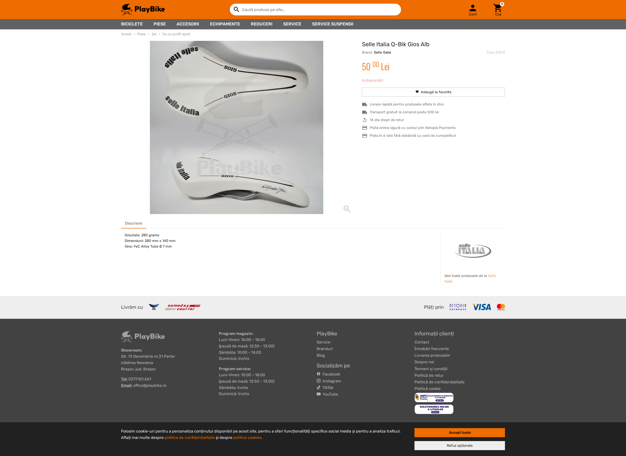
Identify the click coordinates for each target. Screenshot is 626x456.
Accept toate (460, 433)
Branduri (325, 348)
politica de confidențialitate (190, 437)
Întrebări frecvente (431, 348)
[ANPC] (434, 397)
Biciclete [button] (132, 24)
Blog (321, 355)
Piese (160, 24)
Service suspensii (332, 24)
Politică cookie (427, 388)
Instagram (331, 381)
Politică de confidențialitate (439, 382)
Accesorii (188, 24)
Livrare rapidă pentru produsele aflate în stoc (407, 104)
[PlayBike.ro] (143, 9)
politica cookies (247, 437)
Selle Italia (382, 52)
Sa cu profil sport (176, 34)
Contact (421, 342)
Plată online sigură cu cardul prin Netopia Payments (413, 128)
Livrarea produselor (432, 355)
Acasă (126, 34)
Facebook (330, 374)
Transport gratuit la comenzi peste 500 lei (404, 112)
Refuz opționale (460, 446)
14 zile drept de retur (387, 120)
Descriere (133, 223)
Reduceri (261, 24)
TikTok (327, 387)
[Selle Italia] (473, 250)
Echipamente (225, 24)
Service (292, 24)
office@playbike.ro (149, 385)
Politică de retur (429, 375)
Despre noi (424, 362)
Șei (154, 34)
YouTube (329, 394)
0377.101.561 (139, 379)
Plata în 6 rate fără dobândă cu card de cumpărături (413, 136)
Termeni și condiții (430, 368)
